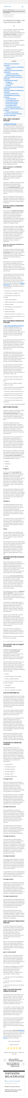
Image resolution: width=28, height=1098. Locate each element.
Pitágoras (9, 82)
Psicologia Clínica (11, 98)
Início (4, 9)
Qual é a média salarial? (12, 112)
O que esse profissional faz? (11, 93)
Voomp (5, 1038)
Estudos (15, 1083)
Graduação (10, 9)
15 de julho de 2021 (8, 15)
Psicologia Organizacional (13, 107)
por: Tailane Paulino (8, 16)
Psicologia (12, 14)
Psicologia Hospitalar (12, 103)
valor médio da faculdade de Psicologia (13, 325)
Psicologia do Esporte (12, 102)
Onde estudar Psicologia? (11, 80)
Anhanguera (9, 83)
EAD (11, 1083)
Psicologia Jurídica (11, 105)
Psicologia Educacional (12, 100)
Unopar (8, 85)
